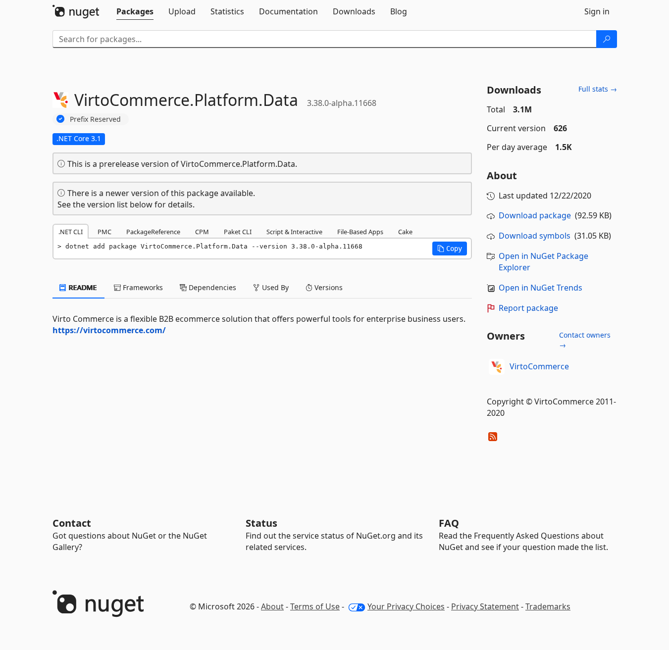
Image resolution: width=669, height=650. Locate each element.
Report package (528, 307)
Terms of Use (315, 606)
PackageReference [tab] (153, 231)
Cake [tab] (405, 231)
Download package (535, 215)
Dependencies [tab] (211, 287)
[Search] (606, 39)
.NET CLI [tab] (70, 231)
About (272, 606)
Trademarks (547, 606)
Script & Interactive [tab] (294, 231)
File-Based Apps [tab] (360, 231)
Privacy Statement (485, 606)
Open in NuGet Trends (540, 287)
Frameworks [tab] (142, 287)
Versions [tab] (327, 287)
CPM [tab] (202, 231)
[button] (449, 248)
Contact (71, 523)
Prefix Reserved (95, 119)
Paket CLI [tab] (238, 231)
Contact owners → (585, 340)
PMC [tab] (104, 231)
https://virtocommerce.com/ (109, 330)
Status (261, 523)
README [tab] (82, 287)
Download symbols (534, 235)
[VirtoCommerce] (497, 367)
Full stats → (597, 89)
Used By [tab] (274, 287)
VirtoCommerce (539, 366)
